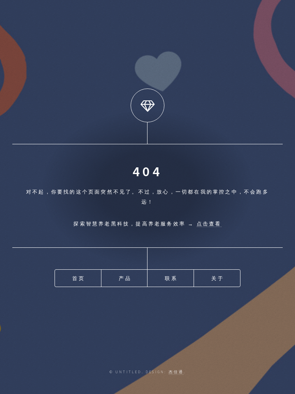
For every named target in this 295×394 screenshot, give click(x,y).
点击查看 (209, 223)
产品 (125, 278)
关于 (217, 278)
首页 (78, 278)
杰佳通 (176, 372)
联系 (171, 278)
